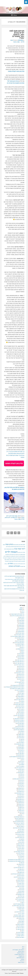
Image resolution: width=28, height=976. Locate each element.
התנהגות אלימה (22, 556)
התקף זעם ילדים (20, 723)
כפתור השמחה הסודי (8, 559)
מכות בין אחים (21, 845)
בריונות (22, 650)
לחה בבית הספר (20, 824)
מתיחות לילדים (21, 853)
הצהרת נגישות (21, 962)
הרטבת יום (16, 554)
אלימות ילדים (21, 618)
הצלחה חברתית (20, 706)
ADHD (24, 544)
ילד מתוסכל (20, 559)
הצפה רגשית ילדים (13, 516)
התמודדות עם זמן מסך (19, 718)
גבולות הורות (21, 653)
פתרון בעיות (21, 878)
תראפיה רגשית (21, 935)
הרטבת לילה (11, 554)
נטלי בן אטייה (21, 854)
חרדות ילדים (21, 758)
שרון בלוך (22, 919)
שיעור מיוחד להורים (20, 911)
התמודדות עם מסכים (19, 720)
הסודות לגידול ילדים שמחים (18, 685)
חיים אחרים (21, 750)
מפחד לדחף (21, 848)
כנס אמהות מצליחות (19, 816)
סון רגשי (22, 862)
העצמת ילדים (11, 552)
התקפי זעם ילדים (20, 726)
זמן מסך (22, 739)
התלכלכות (7, 554)
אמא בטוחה (21, 620)
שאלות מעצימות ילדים (19, 904)
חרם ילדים (22, 761)
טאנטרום (22, 764)
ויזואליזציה (22, 731)
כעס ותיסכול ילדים (20, 818)
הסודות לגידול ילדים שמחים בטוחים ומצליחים (14, 687)
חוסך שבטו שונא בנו (20, 744)
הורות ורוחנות (21, 668)
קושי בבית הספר (20, 886)
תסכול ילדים (21, 923)
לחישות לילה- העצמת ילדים (18, 949)
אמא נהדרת (21, 626)
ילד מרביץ (22, 786)
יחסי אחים (22, 782)
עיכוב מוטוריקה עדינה (19, 867)
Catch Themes (20, 973)
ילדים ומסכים (21, 791)
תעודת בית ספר (20, 927)
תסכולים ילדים (21, 926)
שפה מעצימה (22, 566)
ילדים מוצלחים (21, 797)
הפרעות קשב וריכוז (21, 554)
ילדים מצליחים (21, 799)
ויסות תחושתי (21, 734)
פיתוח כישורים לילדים (19, 877)
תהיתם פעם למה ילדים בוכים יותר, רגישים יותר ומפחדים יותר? (16, 34)
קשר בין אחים (21, 900)
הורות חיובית (21, 669)
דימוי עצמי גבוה (19, 549)
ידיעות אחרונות (21, 772)
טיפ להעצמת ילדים (20, 767)
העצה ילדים (21, 693)
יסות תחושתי (21, 810)
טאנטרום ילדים (21, 766)
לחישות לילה (15, 561)
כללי (23, 813)
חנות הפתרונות (21, 755)
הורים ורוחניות (21, 674)
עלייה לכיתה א (21, 870)
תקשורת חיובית (21, 932)
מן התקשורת (21, 956)
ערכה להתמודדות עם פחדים (18, 873)
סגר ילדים (22, 858)
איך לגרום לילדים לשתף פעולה (17, 614)
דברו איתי (22, 960)
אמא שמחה (21, 628)
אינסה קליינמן (21, 951)
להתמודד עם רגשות (21, 561)
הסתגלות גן (21, 691)
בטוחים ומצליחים (20, 638)
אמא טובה (22, 623)
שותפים (22, 959)
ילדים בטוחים (13, 556)
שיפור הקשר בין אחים (19, 915)
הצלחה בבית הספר (20, 702)
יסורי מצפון (21, 807)
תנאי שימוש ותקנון (20, 957)
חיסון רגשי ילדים (20, 753)
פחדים (22, 519)
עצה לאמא (21, 872)
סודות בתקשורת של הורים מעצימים (16, 859)
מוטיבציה (6, 561)
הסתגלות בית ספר (20, 690)
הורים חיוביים (21, 676)
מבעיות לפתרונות (20, 832)
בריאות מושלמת (20, 649)
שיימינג (22, 910)
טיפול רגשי (22, 771)
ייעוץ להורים (21, 785)
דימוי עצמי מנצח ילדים (19, 661)
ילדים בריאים (21, 790)
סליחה (19, 563)
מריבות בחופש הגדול (19, 851)
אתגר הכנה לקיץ (20, 633)
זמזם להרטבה (21, 737)
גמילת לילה (21, 658)
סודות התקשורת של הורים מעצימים (16, 861)
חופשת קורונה (21, 748)
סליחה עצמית (21, 864)
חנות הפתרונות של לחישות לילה (17, 756)
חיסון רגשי (22, 752)
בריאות (22, 647)
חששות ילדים (21, 763)
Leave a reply (16, 41)
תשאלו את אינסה (20, 937)
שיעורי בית (22, 913)
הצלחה (22, 701)
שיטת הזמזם (21, 908)
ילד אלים (17, 556)
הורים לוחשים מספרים (19, 954)
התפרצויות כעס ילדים (19, 721)
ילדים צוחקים (21, 802)
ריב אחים (6, 563)
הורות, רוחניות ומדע (20, 672)
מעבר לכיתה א (21, 847)
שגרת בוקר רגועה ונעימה (19, 905)
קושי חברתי (21, 889)
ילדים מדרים (21, 796)
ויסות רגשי (22, 733)
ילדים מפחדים (14, 517)
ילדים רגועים (21, 804)
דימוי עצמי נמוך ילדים (19, 663)
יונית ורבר (22, 777)
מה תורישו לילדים (20, 837)
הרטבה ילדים (21, 709)
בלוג (19, 516)
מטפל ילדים (21, 840)
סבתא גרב (21, 856)
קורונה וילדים (21, 885)
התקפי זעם (21, 725)
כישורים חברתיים (15, 559)
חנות (23, 948)
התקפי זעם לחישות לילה (19, 728)
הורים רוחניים (21, 679)
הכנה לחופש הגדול (20, 682)
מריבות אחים (22, 563)
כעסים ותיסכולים (20, 820)
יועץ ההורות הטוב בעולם (19, 778)
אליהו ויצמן (22, 617)
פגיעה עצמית (15, 563)
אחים (23, 612)
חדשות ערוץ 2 (21, 742)
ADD (21, 544)
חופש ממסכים (21, 747)
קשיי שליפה (21, 896)
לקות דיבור (21, 829)
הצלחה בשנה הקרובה (19, 704)
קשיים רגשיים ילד (20, 899)
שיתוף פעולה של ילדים (19, 916)
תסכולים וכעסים (14, 566)
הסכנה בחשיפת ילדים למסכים (17, 688)
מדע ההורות (21, 835)
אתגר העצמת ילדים (20, 634)
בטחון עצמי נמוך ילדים (19, 642)
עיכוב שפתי (21, 869)
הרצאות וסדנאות (20, 953)
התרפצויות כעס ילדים (19, 729)
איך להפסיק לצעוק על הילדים (18, 615)
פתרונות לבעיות (20, 880)
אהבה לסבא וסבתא (16, 544)
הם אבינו (22, 683)
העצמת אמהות (21, 696)
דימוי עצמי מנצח (20, 660)
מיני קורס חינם (21, 843)
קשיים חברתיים (21, 897)
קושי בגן (22, 888)
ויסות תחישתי (21, 736)
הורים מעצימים (21, 677)
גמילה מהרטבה (21, 656)
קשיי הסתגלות (21, 892)
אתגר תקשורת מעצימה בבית (18, 636)
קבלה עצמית (21, 883)
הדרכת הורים (21, 666)
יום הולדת (22, 774)
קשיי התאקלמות (20, 894)
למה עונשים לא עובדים (19, 828)
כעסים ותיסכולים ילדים (19, 821)
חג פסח (22, 740)
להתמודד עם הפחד (20, 823)
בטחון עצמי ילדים (20, 641)
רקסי (23, 902)
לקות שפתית (11, 561)
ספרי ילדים (21, 866)
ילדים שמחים (21, 805)
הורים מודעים (20, 552)
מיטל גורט (22, 842)
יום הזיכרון (22, 775)
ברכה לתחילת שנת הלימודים (16, 546)
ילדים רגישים (7, 517)
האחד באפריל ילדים (20, 664)
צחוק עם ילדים (21, 881)
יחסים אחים (21, 783)
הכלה (23, 680)
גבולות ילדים (8, 546)
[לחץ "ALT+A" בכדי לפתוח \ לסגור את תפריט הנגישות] (26, 2)
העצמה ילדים (21, 694)
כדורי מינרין (21, 812)
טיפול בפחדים (21, 769)
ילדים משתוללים (20, 801)
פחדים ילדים (21, 875)
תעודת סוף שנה (20, 929)
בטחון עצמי (9, 544)
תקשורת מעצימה (20, 934)
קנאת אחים (21, 891)
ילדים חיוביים (21, 794)
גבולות (22, 652)
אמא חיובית (21, 622)
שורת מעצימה (21, 907)
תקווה (23, 930)
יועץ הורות (22, 780)
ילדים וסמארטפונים (20, 793)
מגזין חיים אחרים (20, 834)
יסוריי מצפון (21, 809)
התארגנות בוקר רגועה (19, 715)
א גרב (22, 611)
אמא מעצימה (21, 625)
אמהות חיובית (21, 630)
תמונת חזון (22, 921)
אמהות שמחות (21, 631)
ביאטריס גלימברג (20, 644)
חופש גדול (22, 745)
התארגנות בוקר (21, 714)
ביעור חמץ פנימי (20, 645)
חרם (23, 759)
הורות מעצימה (21, 671)
